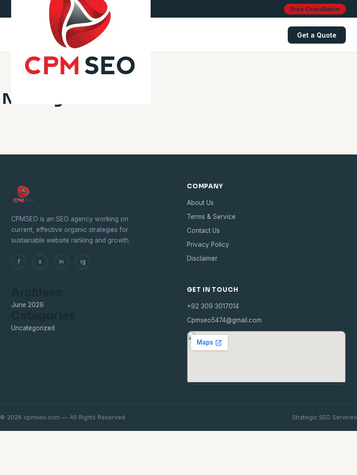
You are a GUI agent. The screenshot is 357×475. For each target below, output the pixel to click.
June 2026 (27, 304)
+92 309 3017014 (213, 306)
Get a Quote (317, 35)
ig (83, 261)
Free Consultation (315, 9)
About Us (200, 202)
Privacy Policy (208, 244)
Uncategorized (33, 328)
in (61, 261)
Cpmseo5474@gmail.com (224, 320)
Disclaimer (202, 258)
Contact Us (203, 230)
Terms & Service (211, 216)
